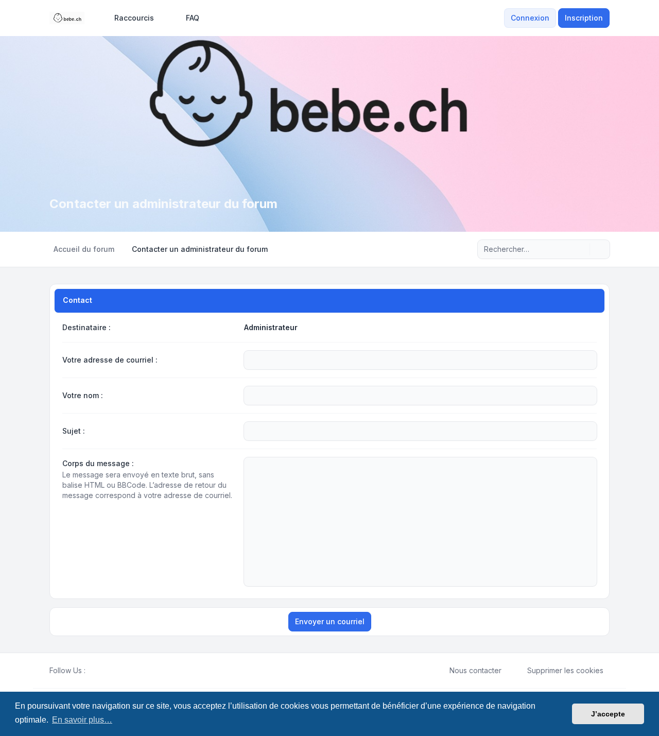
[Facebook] (92, 671)
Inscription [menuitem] (584, 17)
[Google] (116, 671)
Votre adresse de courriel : (110, 359)
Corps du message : (98, 463)
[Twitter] (100, 671)
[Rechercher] (580, 249)
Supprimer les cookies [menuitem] (565, 670)
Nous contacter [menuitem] (475, 670)
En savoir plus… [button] (82, 719)
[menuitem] (129, 18)
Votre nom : (82, 395)
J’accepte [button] (608, 714)
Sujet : (73, 430)
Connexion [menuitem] (530, 17)
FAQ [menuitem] (192, 17)
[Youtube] (108, 671)
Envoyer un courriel (330, 621)
